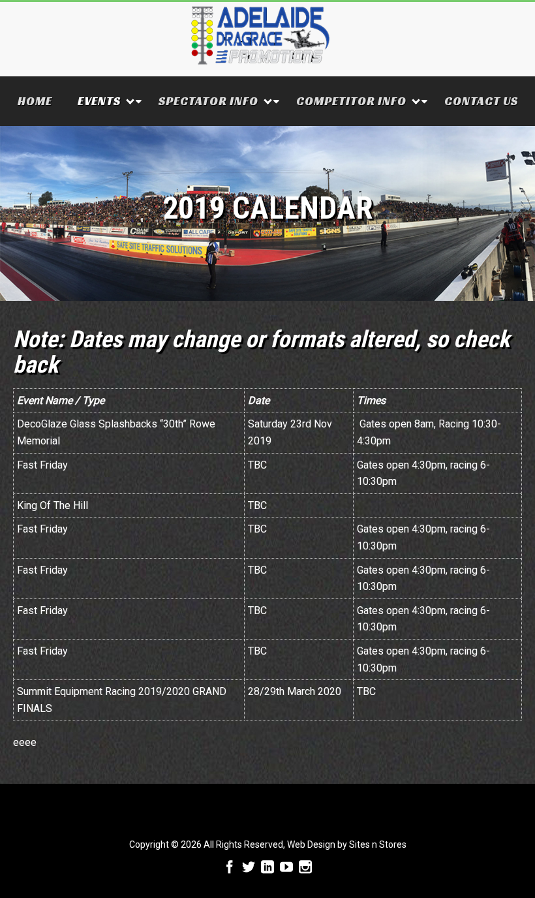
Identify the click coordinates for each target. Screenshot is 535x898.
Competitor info (351, 100)
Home (35, 100)
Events (99, 100)
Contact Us (481, 100)
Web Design (311, 844)
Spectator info (208, 100)
